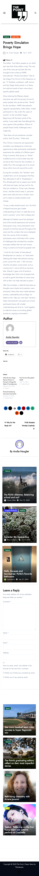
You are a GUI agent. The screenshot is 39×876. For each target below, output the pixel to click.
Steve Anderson (12, 540)
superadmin (11, 579)
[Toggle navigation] (4, 13)
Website (6, 653)
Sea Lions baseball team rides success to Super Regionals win (19, 729)
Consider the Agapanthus (16, 537)
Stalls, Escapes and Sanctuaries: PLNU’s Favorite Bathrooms (18, 573)
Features (6, 37)
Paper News (29, 864)
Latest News (15, 37)
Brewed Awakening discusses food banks (9, 393)
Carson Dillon (11, 500)
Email (5, 643)
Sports (8, 708)
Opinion (8, 742)
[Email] (20, 342)
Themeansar (19, 867)
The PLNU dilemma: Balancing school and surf (19, 496)
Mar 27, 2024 (23, 579)
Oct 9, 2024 (26, 540)
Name (6, 633)
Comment (7, 601)
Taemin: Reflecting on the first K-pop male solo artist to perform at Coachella (19, 829)
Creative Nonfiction (11, 510)
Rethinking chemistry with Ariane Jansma (17, 798)
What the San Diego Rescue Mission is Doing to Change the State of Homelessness (10, 381)
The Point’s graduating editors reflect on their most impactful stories (19, 763)
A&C (7, 808)
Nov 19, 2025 (24, 500)
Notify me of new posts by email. (16, 677)
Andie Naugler (14, 53)
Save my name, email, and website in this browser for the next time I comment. (17, 667)
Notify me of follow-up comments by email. (20, 673)
